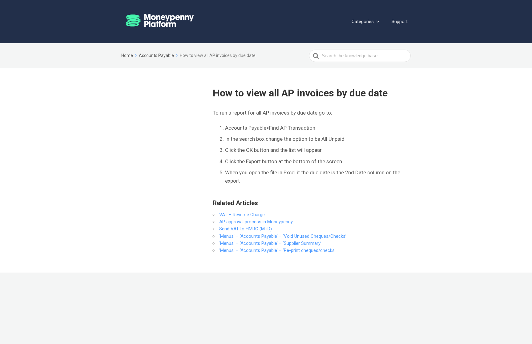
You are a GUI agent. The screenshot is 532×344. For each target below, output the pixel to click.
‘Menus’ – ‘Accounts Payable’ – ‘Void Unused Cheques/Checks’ (282, 236)
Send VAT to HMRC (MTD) (245, 229)
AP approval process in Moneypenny (256, 222)
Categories (363, 21)
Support (400, 21)
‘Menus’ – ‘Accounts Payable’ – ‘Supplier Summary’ (270, 243)
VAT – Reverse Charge (242, 214)
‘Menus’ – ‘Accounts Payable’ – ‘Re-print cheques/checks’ (277, 250)
